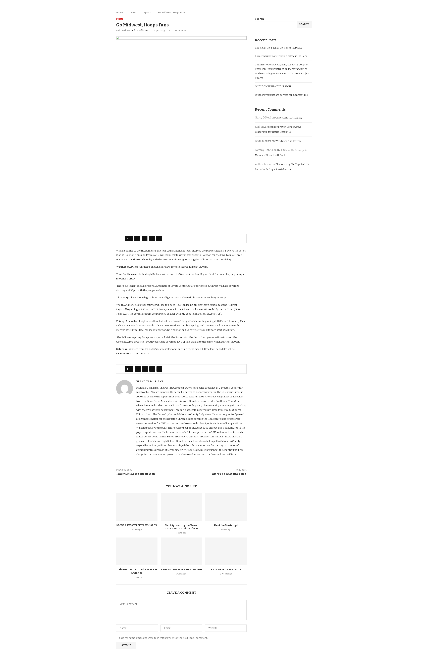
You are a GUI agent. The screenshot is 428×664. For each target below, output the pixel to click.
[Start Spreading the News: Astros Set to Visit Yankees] (181, 507)
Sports (147, 12)
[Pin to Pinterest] (152, 238)
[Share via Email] (159, 238)
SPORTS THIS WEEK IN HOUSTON (136, 525)
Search (259, 19)
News (134, 12)
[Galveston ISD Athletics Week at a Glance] (136, 551)
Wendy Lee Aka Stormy (288, 141)
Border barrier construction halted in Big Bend (281, 56)
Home (119, 12)
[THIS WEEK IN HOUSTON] (226, 551)
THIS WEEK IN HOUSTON (226, 569)
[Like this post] (130, 238)
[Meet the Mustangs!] (226, 507)
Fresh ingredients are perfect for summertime (281, 95)
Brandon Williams (138, 30)
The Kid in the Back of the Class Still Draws (278, 47)
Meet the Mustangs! (226, 525)
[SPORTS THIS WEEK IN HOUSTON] (136, 507)
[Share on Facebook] (137, 238)
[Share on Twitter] (144, 238)
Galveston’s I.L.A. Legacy (288, 117)
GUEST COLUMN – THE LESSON (273, 86)
